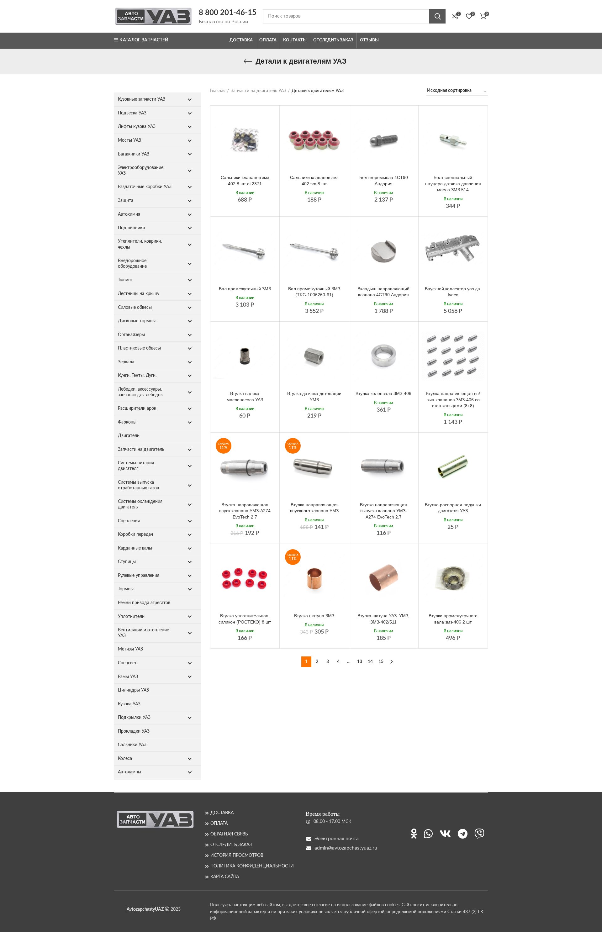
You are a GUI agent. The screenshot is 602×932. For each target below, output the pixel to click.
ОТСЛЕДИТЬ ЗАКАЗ (231, 845)
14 (370, 662)
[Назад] (248, 61)
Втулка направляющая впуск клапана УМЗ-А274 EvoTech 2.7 (245, 510)
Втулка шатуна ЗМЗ (314, 615)
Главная (217, 91)
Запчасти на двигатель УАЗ (258, 91)
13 (359, 662)
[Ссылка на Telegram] (462, 833)
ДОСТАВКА (222, 813)
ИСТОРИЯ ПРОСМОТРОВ (236, 855)
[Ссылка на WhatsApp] (428, 833)
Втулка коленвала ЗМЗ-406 (383, 393)
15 (380, 662)
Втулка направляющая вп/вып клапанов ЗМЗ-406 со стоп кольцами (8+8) (453, 399)
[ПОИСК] (437, 16)
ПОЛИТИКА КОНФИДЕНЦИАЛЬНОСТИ (252, 866)
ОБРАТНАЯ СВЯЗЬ (229, 834)
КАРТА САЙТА (224, 877)
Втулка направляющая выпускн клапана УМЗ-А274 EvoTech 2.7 (383, 510)
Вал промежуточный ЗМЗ (245, 288)
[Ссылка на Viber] (479, 833)
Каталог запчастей (143, 40)
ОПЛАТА (219, 823)
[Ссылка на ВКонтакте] (445, 833)
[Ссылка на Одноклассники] (413, 833)
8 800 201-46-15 (227, 13)
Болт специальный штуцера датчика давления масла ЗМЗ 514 (453, 183)
